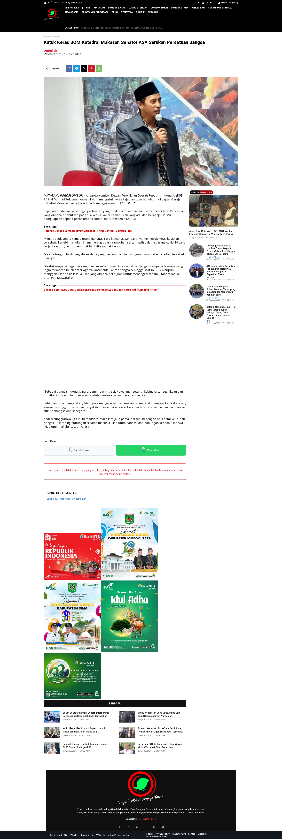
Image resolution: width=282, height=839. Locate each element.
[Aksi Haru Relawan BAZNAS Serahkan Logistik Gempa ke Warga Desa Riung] (213, 211)
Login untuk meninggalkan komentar (66, 498)
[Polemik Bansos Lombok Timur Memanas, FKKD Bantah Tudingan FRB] (52, 748)
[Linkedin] (136, 827)
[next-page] (51, 760)
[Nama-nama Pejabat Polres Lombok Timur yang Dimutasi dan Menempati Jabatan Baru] (196, 291)
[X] (207, 3)
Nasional (210, 277)
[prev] (231, 28)
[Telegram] (76, 68)
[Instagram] (203, 3)
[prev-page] (46, 760)
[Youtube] (211, 3)
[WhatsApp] (99, 68)
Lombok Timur (212, 257)
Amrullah (50, 51)
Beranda (47, 37)
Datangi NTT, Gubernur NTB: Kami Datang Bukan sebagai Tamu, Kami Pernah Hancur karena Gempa (221, 312)
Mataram (57, 37)
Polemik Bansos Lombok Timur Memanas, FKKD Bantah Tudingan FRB (88, 230)
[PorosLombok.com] (52, 14)
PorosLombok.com (147, 819)
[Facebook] (199, 3)
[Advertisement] (115, 342)
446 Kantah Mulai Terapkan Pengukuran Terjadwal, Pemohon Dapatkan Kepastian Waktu (220, 270)
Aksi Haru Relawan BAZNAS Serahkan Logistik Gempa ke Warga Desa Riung (211, 233)
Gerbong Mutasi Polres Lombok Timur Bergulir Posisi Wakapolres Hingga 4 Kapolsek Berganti (220, 249)
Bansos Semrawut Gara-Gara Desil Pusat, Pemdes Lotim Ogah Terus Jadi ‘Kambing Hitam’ (123, 28)
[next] (236, 28)
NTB (191, 226)
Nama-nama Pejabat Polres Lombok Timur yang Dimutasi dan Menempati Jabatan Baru (220, 290)
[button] (233, 19)
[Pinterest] (91, 68)
